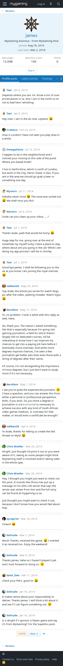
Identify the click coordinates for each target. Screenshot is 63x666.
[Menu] (5, 4)
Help (54, 659)
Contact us (8, 659)
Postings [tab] (47, 78)
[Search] (58, 3)
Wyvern (11, 191)
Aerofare (12, 309)
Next (33, 633)
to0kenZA (12, 286)
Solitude (12, 535)
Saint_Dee (12, 575)
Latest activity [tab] (29, 78)
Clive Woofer (14, 446)
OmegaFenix (14, 149)
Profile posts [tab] (9, 78)
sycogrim (12, 518)
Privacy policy (42, 659)
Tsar (9, 90)
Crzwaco (12, 129)
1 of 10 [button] (21, 633)
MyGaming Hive (48, 41)
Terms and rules (24, 659)
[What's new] (51, 3)
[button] (3, 654)
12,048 (8, 61)
